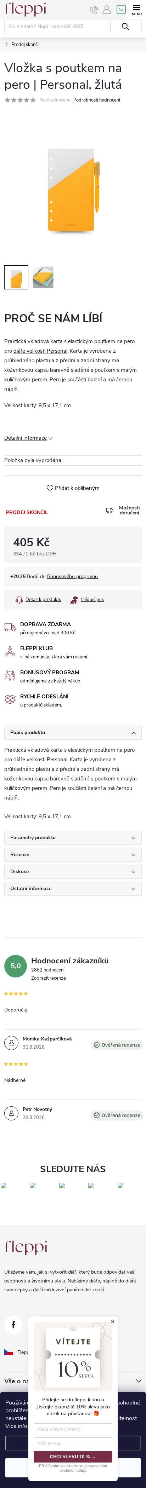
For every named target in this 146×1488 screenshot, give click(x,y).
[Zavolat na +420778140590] (94, 10)
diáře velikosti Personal (40, 350)
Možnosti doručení (129, 510)
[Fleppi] (25, 1248)
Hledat (125, 26)
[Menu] (136, 9)
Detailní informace (25, 438)
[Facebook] (13, 1324)
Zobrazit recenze (48, 978)
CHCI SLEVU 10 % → (73, 1456)
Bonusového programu (72, 576)
